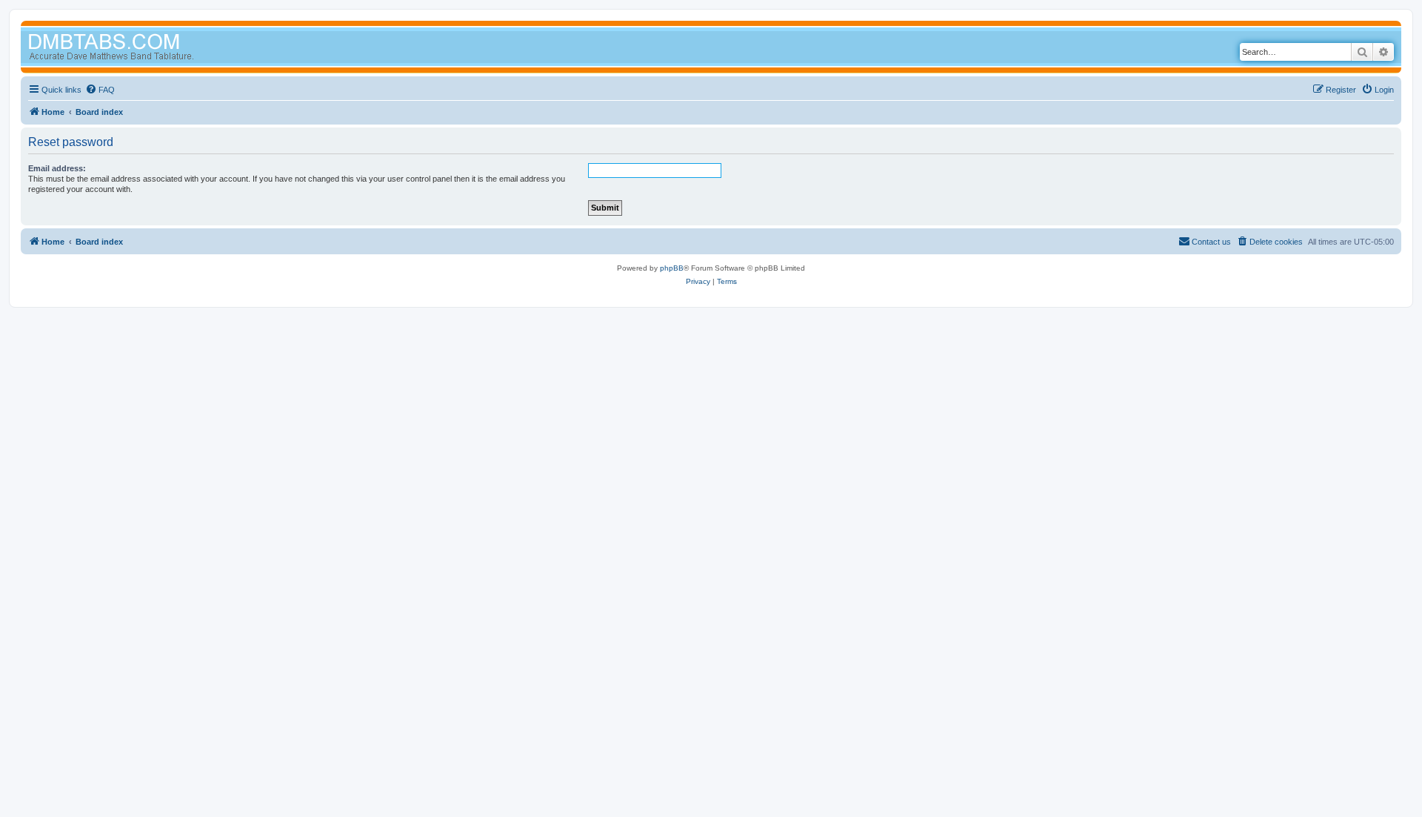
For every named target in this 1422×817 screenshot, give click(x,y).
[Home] (139, 48)
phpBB (672, 268)
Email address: (57, 168)
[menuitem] (100, 90)
